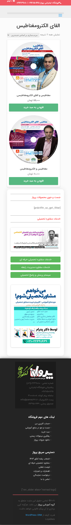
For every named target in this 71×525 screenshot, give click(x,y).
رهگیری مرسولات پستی (40, 436)
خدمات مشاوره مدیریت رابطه (35, 267)
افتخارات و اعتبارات (41, 471)
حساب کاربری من (42, 423)
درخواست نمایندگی (41, 475)
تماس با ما (45, 479)
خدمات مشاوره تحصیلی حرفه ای (36, 259)
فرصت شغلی (44, 467)
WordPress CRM (34, 515)
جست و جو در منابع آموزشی (37, 427)
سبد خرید (45, 431)
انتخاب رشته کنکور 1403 (40, 458)
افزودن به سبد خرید (33, 107)
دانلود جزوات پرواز (42, 440)
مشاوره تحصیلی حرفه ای (39, 463)
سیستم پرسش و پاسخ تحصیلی (36, 275)
